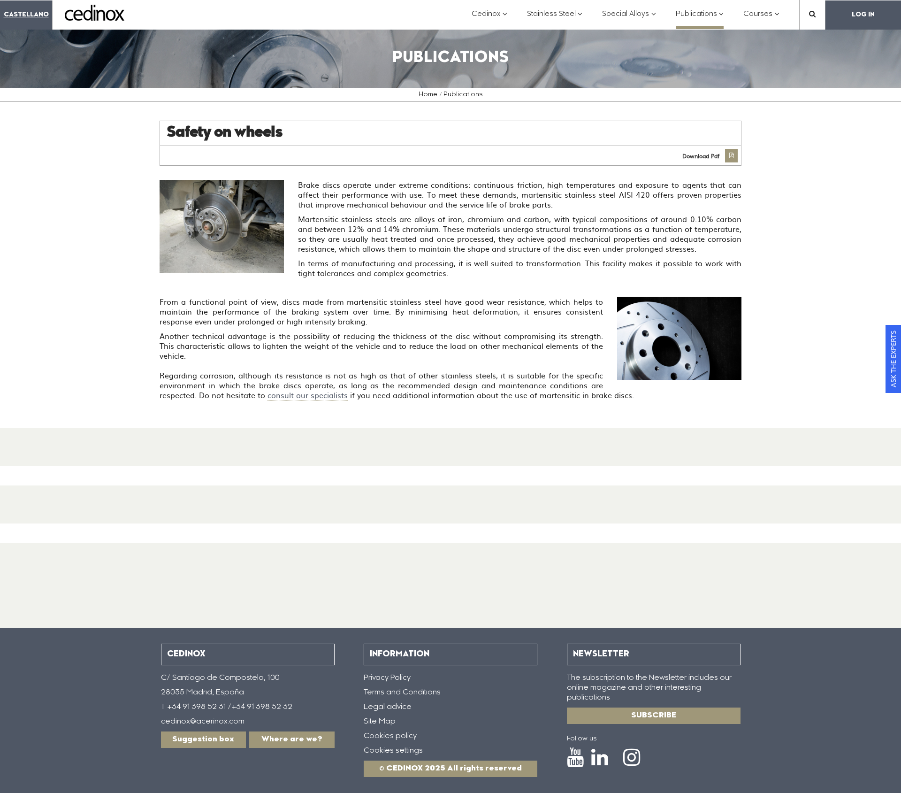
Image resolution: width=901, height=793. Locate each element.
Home (428, 95)
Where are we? (291, 739)
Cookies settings (393, 751)
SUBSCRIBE (653, 715)
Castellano (26, 15)
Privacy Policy (387, 678)
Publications (463, 95)
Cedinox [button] (489, 19)
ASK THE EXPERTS (893, 359)
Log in (863, 15)
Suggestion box (203, 739)
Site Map (380, 721)
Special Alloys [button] (629, 19)
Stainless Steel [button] (555, 19)
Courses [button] (761, 19)
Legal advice (388, 707)
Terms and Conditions (402, 692)
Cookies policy (390, 736)
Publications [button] (700, 19)
